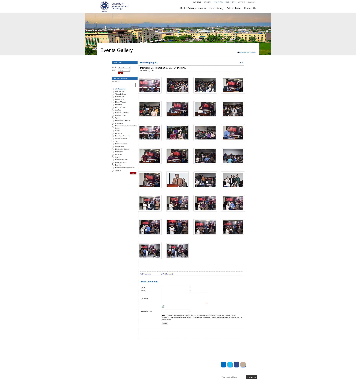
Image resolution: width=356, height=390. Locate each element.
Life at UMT (159, 375)
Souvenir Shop (201, 379)
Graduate (131, 367)
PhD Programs (133, 375)
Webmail (208, 2)
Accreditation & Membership (166, 367)
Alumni (241, 2)
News (157, 379)
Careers (251, 2)
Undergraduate (133, 364)
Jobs (156, 383)
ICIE (233, 2)
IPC (197, 367)
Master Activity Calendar (193, 8)
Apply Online (133, 379)
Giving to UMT (161, 371)
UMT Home (197, 2)
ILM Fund (218, 2)
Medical (199, 375)
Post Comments (168, 274)
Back (241, 63)
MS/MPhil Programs (135, 371)
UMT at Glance (161, 364)
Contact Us (250, 8)
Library (198, 364)
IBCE (227, 2)
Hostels (198, 371)
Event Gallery (216, 8)
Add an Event (233, 8)
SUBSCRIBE (251, 377)
